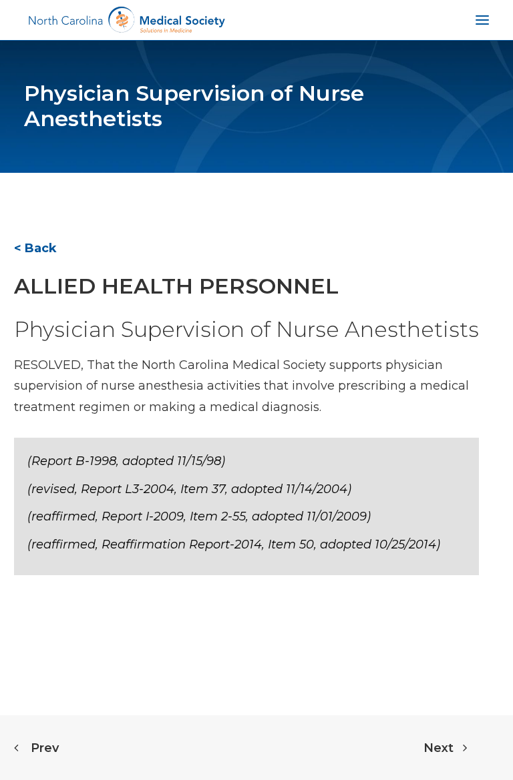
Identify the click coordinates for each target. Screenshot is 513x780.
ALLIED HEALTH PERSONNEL (176, 286)
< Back (35, 248)
